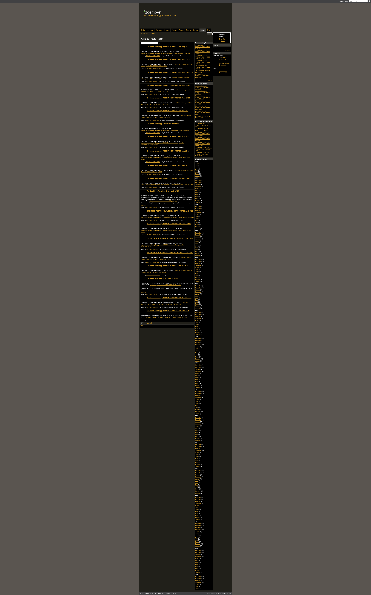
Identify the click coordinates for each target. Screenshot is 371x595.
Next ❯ (149, 323)
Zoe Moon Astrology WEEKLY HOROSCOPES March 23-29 (169, 224)
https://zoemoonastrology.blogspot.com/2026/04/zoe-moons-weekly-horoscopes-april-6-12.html (167, 217)
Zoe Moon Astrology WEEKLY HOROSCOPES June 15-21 (168, 98)
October (197, 184)
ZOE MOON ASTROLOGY (153, 56)
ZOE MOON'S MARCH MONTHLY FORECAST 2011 (203, 129)
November (198, 182)
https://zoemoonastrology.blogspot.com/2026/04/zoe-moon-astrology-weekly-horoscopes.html (167, 184)
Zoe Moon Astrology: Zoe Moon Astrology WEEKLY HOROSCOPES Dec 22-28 (167, 317)
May (196, 170)
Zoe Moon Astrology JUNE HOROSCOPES (163, 124)
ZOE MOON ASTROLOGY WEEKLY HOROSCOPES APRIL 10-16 (202, 144)
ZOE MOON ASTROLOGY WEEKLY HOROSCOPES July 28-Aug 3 (202, 134)
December (198, 180)
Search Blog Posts (159, 43)
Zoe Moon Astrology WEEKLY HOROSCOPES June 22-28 (168, 85)
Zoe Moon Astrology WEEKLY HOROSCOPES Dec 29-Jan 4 (169, 298)
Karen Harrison (223, 71)
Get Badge (227, 50)
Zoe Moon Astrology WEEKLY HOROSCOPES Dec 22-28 (168, 311)
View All (210, 80)
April (196, 172)
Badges (209, 593)
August (197, 163)
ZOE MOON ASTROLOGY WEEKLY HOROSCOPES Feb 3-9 (202, 139)
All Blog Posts (145, 33)
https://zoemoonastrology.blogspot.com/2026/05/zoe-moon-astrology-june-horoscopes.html (166, 130)
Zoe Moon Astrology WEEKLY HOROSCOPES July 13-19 (168, 59)
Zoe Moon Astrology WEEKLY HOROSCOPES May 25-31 (168, 136)
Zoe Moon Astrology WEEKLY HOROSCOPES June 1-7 (167, 111)
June (196, 168)
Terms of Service (226, 593)
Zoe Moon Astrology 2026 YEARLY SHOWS (163, 278)
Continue (143, 205)
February (197, 200)
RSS (142, 326)
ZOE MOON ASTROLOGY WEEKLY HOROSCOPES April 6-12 (170, 211)
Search (369, 1)
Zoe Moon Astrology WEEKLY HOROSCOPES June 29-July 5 (170, 72)
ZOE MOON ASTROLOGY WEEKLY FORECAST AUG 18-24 (203, 125)
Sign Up (341, 1)
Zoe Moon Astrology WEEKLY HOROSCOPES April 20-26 (168, 178)
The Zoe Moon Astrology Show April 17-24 (163, 191)
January (197, 176)
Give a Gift (223, 59)
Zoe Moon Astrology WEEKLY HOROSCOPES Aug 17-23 (168, 47)
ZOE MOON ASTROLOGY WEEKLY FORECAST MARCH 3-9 (202, 154)
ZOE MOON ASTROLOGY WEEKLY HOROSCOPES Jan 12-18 (170, 253)
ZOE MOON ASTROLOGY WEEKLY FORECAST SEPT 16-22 (203, 149)
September (198, 186)
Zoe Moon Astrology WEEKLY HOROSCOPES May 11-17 (168, 165)
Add (211, 33)
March (197, 174)
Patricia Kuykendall (224, 63)
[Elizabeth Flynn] (216, 61)
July (196, 166)
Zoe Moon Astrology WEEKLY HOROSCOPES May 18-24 (168, 151)
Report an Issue (216, 593)
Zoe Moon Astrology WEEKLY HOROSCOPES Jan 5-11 (167, 266)
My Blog (153, 33)
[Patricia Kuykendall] (216, 67)
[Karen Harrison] (216, 74)
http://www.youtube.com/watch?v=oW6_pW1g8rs (163, 201)
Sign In (346, 1)
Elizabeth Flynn (223, 57)
